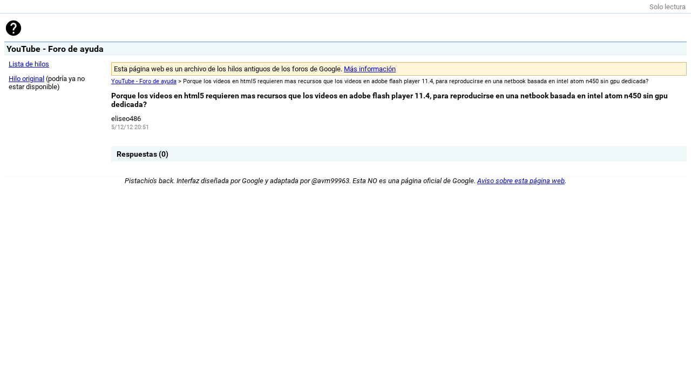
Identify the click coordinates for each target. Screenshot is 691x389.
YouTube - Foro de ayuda (144, 81)
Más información (370, 69)
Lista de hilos (29, 64)
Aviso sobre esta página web (521, 181)
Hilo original (26, 79)
